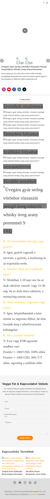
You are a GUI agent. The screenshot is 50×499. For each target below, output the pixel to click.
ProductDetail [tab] (25, 100)
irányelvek (41, 494)
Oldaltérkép (24, 494)
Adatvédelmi (33, 494)
